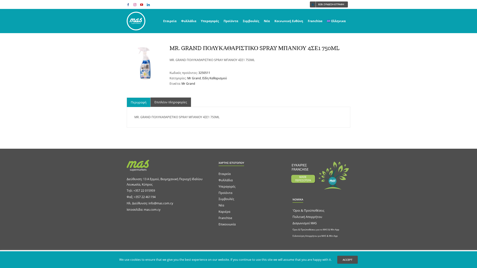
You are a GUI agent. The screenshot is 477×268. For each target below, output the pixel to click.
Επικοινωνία (227, 224)
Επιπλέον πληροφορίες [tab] (170, 102)
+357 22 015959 (144, 191)
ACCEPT (347, 259)
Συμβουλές (226, 199)
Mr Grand (194, 78)
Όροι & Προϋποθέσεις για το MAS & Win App (316, 229)
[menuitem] (336, 21)
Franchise (225, 218)
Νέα (221, 205)
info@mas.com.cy (161, 203)
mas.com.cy (152, 210)
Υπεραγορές (227, 186)
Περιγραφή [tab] (138, 102)
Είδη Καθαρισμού (214, 78)
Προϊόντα (225, 193)
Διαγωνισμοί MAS (305, 223)
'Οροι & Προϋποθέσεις (308, 210)
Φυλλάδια (226, 180)
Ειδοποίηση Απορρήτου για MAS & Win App (315, 235)
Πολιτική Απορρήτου (307, 217)
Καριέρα (224, 212)
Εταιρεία (225, 174)
